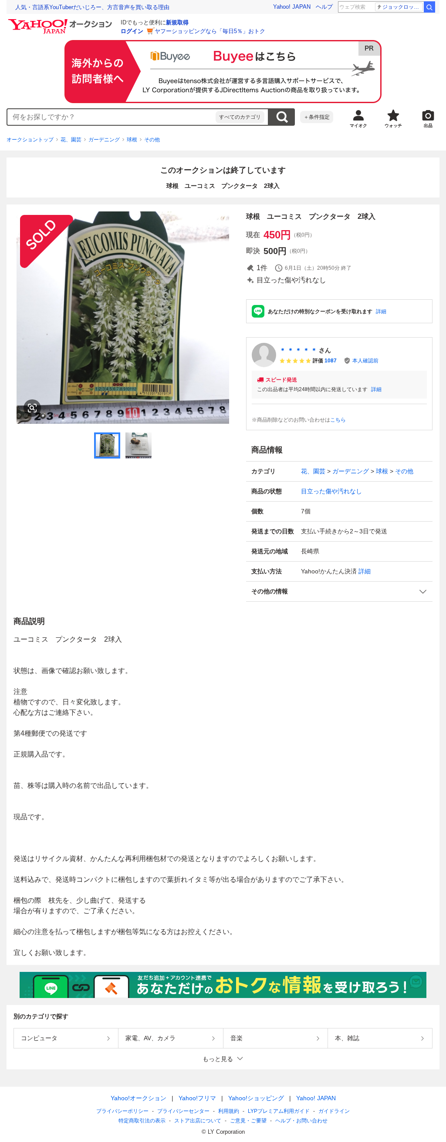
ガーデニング (104, 140)
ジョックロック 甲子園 (402, 7)
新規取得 (177, 22)
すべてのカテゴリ (240, 117)
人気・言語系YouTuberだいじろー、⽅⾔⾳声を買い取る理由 (92, 7)
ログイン (132, 31)
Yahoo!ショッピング (256, 1098)
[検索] (429, 7)
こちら (338, 420)
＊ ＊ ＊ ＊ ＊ (298, 350)
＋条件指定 (317, 117)
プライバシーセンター (183, 1111)
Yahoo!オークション (138, 1098)
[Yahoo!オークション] (61, 21)
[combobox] (111, 117)
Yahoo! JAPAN (292, 6)
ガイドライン (334, 1111)
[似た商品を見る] (32, 408)
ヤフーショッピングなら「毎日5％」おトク (210, 31)
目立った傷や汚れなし (331, 491)
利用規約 (228, 1111)
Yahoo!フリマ (197, 1098)
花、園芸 (71, 140)
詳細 (381, 311)
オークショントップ (30, 140)
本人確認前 (365, 361)
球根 (132, 140)
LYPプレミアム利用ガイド (279, 1111)
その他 (152, 140)
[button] (339, 591)
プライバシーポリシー (122, 1111)
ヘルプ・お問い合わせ (301, 1121)
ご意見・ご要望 (248, 1121)
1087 (330, 361)
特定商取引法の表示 (142, 1121)
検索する (282, 117)
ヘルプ (324, 6)
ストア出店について (197, 1121)
